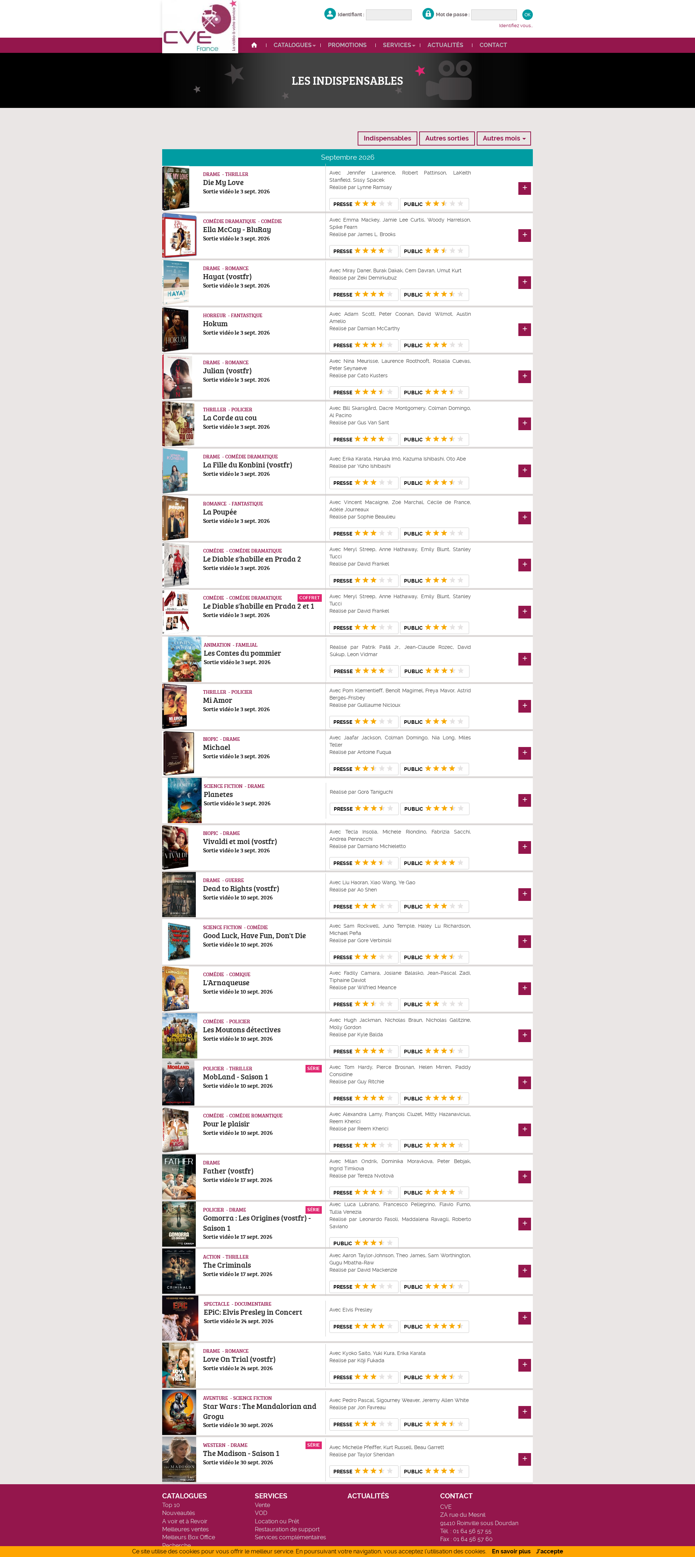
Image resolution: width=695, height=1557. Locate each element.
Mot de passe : (452, 14)
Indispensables (387, 138)
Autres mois (501, 138)
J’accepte (549, 1551)
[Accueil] (257, 45)
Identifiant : (351, 14)
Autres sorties (447, 138)
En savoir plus (511, 1551)
